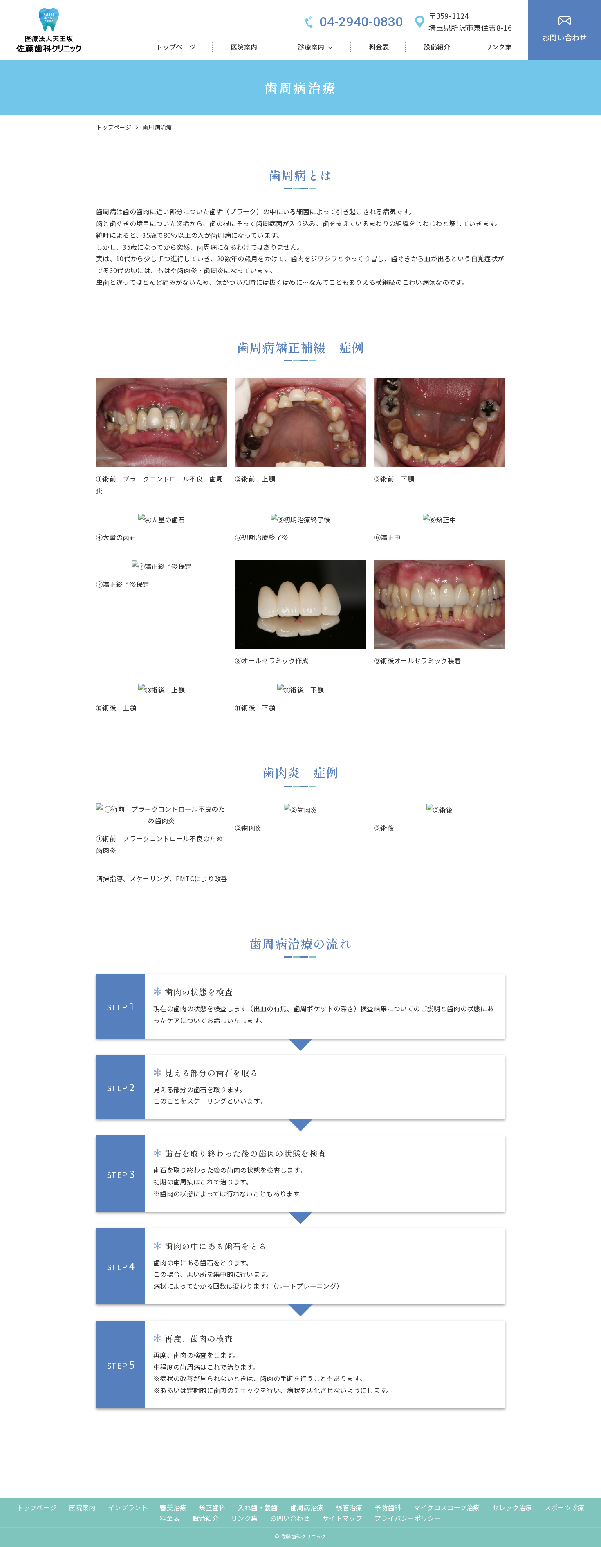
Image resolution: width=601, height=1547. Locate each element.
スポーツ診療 (565, 1507)
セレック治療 (512, 1507)
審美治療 (173, 1507)
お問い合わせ (290, 1518)
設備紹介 (437, 46)
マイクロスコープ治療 (447, 1507)
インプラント (128, 1507)
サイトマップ (342, 1518)
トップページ (176, 46)
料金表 (379, 46)
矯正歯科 (212, 1507)
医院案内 (244, 46)
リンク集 (498, 46)
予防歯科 (388, 1507)
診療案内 (311, 46)
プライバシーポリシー (408, 1518)
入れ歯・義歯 (258, 1507)
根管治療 (349, 1507)
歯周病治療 (307, 1507)
